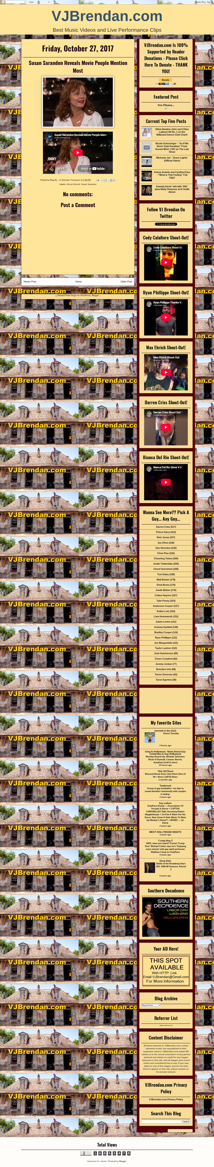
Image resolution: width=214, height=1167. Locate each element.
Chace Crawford (164, 659)
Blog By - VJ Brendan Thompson (65, 180)
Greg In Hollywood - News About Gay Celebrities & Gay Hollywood (165, 752)
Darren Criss (163, 527)
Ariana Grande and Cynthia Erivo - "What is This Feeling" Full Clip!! (172, 175)
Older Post (126, 281)
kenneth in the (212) (165, 731)
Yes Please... (166, 105)
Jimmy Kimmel (73, 184)
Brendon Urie (163, 669)
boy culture (165, 803)
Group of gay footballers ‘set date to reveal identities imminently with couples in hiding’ (165, 791)
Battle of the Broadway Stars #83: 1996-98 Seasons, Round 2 (171, 866)
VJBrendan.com (107, 16)
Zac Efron (163, 543)
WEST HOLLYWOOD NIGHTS (165, 832)
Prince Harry (163, 532)
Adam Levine (163, 622)
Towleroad (165, 785)
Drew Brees (163, 585)
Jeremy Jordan (163, 664)
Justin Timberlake (163, 564)
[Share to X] (108, 180)
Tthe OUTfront (165, 771)
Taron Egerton (164, 680)
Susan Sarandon (89, 184)
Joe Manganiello (163, 643)
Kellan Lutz (163, 611)
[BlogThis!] (105, 180)
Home (78, 281)
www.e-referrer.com (166, 1025)
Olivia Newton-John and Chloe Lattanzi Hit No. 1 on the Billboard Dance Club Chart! (172, 132)
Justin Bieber (163, 590)
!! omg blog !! (165, 840)
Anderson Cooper (163, 606)
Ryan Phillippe (163, 637)
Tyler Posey (162, 601)
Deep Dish (165, 861)
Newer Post (30, 281)
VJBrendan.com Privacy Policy (166, 1099)
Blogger (122, 1161)
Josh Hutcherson (163, 653)
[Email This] (102, 180)
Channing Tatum (163, 558)
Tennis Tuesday (171, 733)
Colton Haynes (163, 595)
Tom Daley (163, 574)
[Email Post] (97, 180)
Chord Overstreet (163, 569)
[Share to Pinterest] (114, 180)
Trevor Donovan (164, 674)
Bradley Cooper (163, 632)
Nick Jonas (163, 537)
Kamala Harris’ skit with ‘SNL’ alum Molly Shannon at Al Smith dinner (172, 189)
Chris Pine (163, 553)
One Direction (163, 548)
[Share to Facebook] (111, 180)
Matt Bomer (163, 579)
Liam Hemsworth (163, 616)
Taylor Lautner (163, 648)
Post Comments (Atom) (84, 289)
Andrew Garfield (163, 627)
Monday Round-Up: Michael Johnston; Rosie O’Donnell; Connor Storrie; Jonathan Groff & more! (165, 759)
